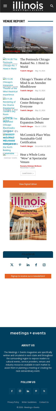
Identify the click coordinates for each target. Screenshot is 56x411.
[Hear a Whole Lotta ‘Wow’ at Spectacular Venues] (10, 158)
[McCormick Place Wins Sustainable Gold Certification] (10, 144)
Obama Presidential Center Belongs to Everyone (32, 102)
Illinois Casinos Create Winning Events (26, 47)
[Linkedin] (28, 265)
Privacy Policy (13, 402)
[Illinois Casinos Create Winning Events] (28, 40)
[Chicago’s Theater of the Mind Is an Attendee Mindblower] (10, 86)
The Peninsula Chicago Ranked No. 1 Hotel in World (35, 63)
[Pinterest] (20, 265)
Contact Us (44, 402)
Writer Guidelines (29, 402)
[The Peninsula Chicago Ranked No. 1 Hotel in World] (10, 64)
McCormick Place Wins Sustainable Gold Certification (35, 138)
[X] (44, 391)
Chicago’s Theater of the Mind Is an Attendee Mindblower (35, 82)
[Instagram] (44, 265)
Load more (27, 173)
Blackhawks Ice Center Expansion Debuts (34, 120)
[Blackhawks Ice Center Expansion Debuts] (10, 131)
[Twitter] (12, 265)
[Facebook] (36, 265)
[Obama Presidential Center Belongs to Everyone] (10, 109)
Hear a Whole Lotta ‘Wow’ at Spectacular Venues (33, 158)
